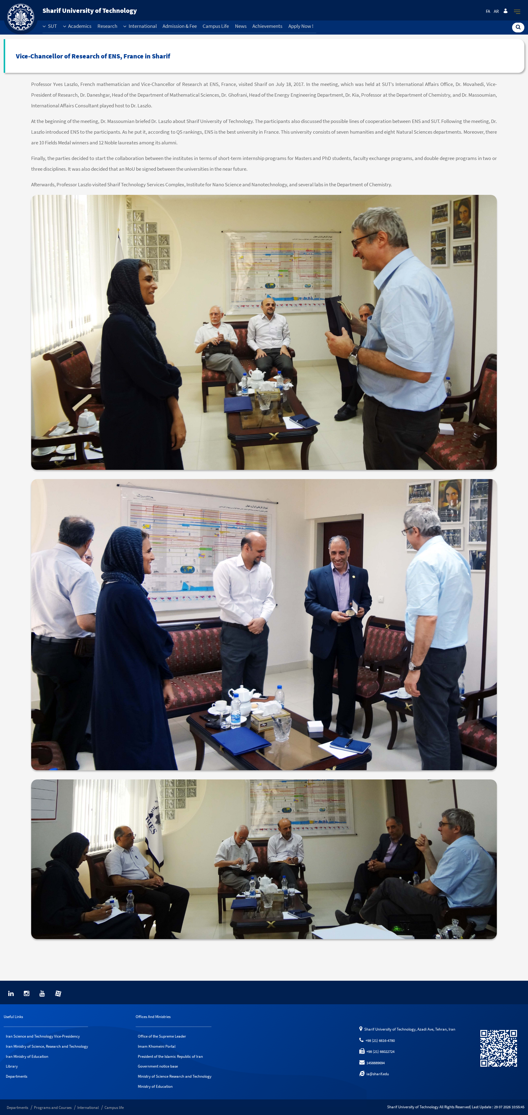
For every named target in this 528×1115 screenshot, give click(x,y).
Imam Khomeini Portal (156, 1046)
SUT (52, 26)
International (142, 26)
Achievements (267, 26)
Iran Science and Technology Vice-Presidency (43, 1036)
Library (12, 1066)
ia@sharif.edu (377, 1073)
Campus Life (216, 26)
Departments (16, 1076)
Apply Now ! (301, 26)
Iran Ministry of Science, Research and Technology (47, 1046)
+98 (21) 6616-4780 (379, 1040)
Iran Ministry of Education (27, 1056)
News (241, 26)
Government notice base (158, 1066)
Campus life (114, 1107)
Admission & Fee (180, 26)
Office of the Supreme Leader (162, 1036)
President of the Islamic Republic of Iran (170, 1056)
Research (107, 26)
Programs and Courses (53, 1107)
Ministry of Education (155, 1086)
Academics (79, 26)
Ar (496, 11)
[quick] (517, 11)
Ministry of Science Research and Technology (174, 1076)
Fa (488, 11)
